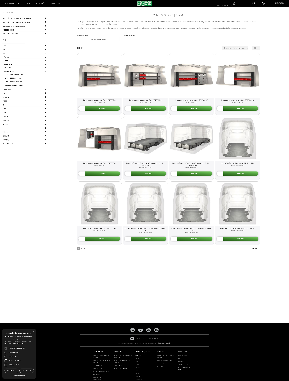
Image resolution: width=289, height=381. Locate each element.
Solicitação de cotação (226, 6)
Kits (115, 371)
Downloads (161, 363)
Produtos (27, 3)
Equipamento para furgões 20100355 (145, 100)
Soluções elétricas (99, 368)
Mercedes (138, 380)
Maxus (137, 377)
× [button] (33, 331)
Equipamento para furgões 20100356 (99, 163)
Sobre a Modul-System (164, 360)
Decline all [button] (26, 371)
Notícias (160, 366)
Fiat (136, 361)
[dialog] (19, 354)
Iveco (137, 370)
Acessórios (96, 374)
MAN (137, 374)
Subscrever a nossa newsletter (148, 338)
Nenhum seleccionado (98, 39)
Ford (137, 364)
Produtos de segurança (101, 371)
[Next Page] (87, 248)
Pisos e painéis (97, 365)
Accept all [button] (11, 371)
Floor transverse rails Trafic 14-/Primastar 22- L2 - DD (191, 229)
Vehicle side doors (129, 35)
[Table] (82, 48)
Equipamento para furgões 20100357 (191, 100)
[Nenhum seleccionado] (145, 39)
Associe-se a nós (184, 364)
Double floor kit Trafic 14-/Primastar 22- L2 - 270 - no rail (191, 164)
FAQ (179, 358)
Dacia (137, 358)
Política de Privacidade (163, 343)
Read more (20, 343)
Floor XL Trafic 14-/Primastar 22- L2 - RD (237, 228)
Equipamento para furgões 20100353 (99, 100)
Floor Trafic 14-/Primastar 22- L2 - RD (237, 163)
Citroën (138, 355)
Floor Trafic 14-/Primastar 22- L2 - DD (99, 228)
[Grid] (78, 48)
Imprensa (181, 361)
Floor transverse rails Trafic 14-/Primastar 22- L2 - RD (145, 229)
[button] (19, 375)
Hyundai (138, 367)
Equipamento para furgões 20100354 (237, 100)
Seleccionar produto (83, 35)
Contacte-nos (183, 355)
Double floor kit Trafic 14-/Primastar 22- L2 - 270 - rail (145, 164)
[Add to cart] (102, 108)
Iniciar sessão (280, 3)
